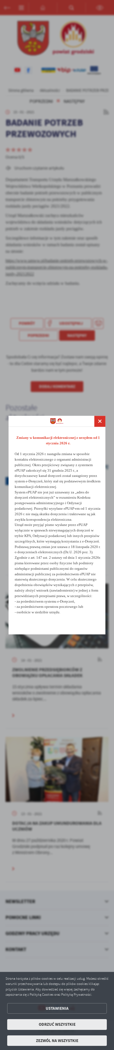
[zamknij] (99, 421)
